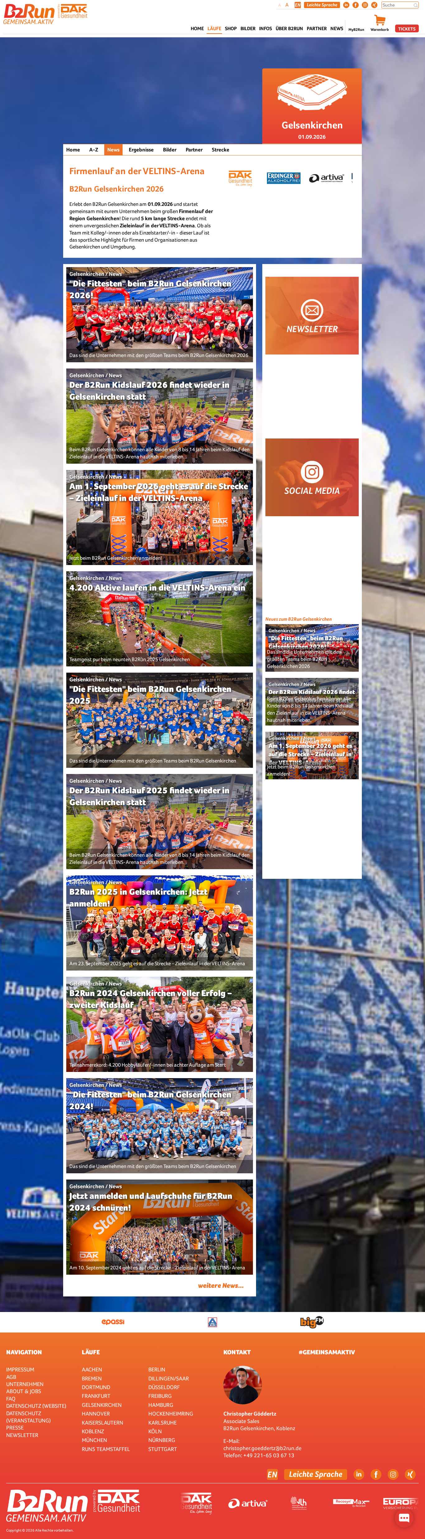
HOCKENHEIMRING (170, 1413)
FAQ (11, 1398)
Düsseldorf (164, 1387)
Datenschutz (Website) (36, 1405)
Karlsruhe (162, 1422)
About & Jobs (23, 1391)
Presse (15, 1427)
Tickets (407, 28)
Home (197, 28)
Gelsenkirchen (102, 1405)
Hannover (96, 1413)
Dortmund (96, 1387)
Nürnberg (161, 1440)
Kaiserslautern (102, 1422)
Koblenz (93, 1431)
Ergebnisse (141, 150)
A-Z (93, 150)
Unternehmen (25, 1384)
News (336, 28)
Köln (155, 1431)
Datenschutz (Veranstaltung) (28, 1417)
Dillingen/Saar (168, 1378)
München (94, 1440)
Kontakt (237, 1352)
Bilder (248, 28)
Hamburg (160, 1405)
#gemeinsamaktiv (327, 1352)
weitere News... (221, 1286)
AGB (11, 1377)
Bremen (92, 1378)
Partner (194, 150)
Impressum (20, 1369)
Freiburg (160, 1396)
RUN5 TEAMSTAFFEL (106, 1449)
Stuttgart (162, 1449)
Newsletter (22, 1435)
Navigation (24, 1352)
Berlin (156, 1369)
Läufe (91, 1352)
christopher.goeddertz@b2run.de (262, 1448)
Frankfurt (96, 1396)
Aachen (92, 1369)
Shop (231, 28)
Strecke (220, 150)
